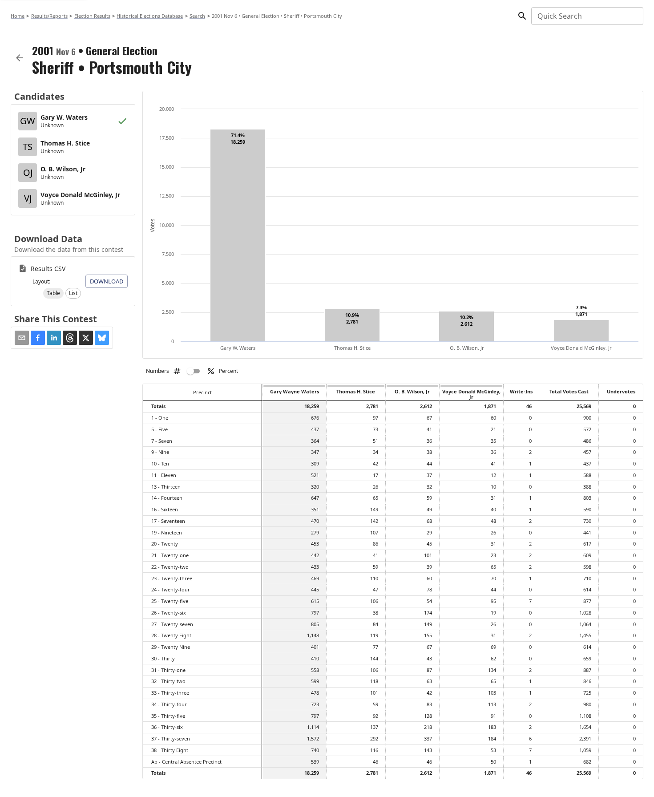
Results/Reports (49, 15)
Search (197, 15)
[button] (53, 293)
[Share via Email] (22, 338)
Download (106, 281)
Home (17, 15)
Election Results (92, 15)
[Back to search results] (19, 58)
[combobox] (586, 16)
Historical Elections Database (150, 15)
